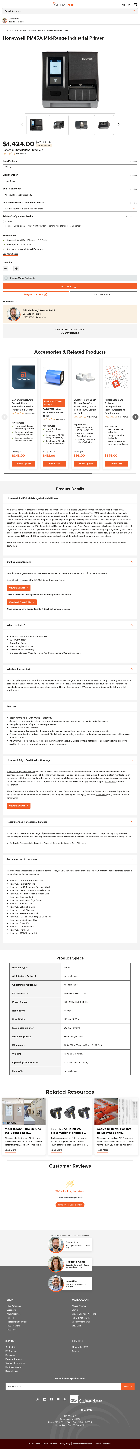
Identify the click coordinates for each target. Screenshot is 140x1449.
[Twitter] (64, 1399)
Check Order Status (81, 1322)
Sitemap (53, 1444)
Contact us (75, 573)
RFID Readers (13, 1326)
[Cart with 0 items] (135, 4)
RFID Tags (12, 1330)
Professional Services (17, 1322)
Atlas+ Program (79, 1306)
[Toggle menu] (4, 4)
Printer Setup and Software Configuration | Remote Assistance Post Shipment (44, 226)
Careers (75, 1351)
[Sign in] (129, 4)
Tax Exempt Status (81, 1318)
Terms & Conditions (102, 1444)
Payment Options (13, 1359)
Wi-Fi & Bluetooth (70, 188)
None (9, 221)
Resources (10, 1355)
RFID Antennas (14, 1306)
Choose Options (23, 463)
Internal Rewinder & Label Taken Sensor (70, 202)
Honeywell (8, 149)
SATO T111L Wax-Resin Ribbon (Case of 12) (53, 412)
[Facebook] (51, 1399)
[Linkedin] (44, 1399)
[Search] (134, 11)
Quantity (7, 262)
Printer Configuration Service (70, 216)
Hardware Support (13, 1367)
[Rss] (38, 1399)
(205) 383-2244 (30, 317)
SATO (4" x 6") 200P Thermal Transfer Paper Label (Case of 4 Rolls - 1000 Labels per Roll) (85, 406)
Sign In (75, 1310)
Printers (10, 1318)
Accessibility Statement (82, 1444)
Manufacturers (14, 1314)
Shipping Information (15, 1363)
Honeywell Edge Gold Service (21, 771)
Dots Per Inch (70, 161)
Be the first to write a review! (70, 1205)
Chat (44, 317)
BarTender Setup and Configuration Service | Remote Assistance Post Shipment (47, 843)
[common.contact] (123, 4)
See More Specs (10, 254)
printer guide (63, 609)
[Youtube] (58, 1399)
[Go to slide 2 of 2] (22, 125)
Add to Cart (66, 286)
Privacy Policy (65, 1444)
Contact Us (10, 1347)
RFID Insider (11, 1351)
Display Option (70, 174)
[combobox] (63, 11)
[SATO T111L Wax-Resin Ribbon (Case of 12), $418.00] (54, 377)
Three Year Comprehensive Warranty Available (59, 653)
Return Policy (11, 1371)
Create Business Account (84, 1314)
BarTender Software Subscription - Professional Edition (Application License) (23, 404)
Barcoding (11, 1310)
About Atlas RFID (80, 1347)
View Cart (76, 1326)
